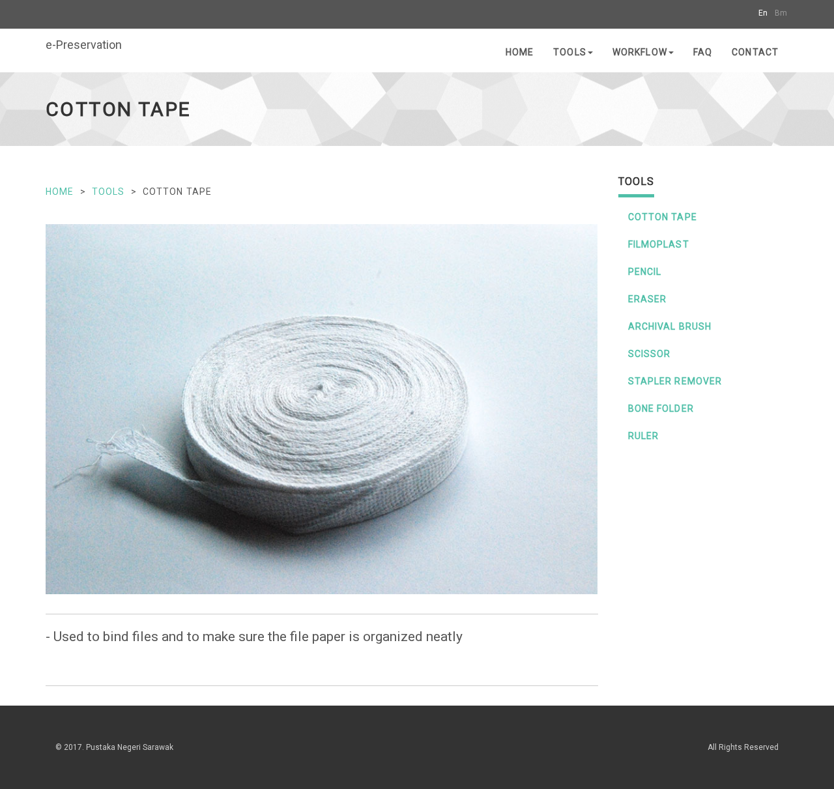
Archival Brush (670, 326)
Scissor (649, 354)
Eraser (647, 299)
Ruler (643, 436)
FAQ (702, 52)
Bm (781, 13)
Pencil (645, 271)
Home (520, 52)
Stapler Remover (675, 381)
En (763, 13)
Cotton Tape (662, 217)
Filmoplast (658, 244)
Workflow (639, 52)
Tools (569, 52)
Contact (755, 52)
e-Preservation (84, 44)
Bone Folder (661, 408)
